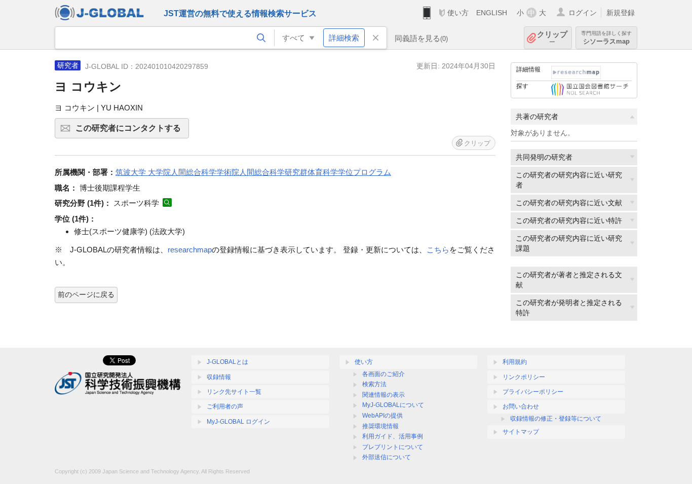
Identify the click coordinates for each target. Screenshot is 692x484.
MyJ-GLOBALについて (393, 404)
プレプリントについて (392, 447)
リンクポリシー (524, 377)
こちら (438, 249)
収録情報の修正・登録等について (555, 418)
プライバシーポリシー (533, 391)
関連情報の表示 (383, 394)
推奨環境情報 (380, 426)
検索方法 (374, 384)
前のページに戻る (86, 294)
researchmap (190, 249)
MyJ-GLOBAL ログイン (238, 421)
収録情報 (219, 377)
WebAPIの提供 (382, 415)
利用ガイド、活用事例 (392, 436)
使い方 (458, 13)
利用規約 (515, 361)
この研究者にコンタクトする (132, 131)
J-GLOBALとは (227, 361)
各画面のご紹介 (383, 374)
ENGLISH (491, 13)
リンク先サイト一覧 (234, 391)
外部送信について (386, 457)
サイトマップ (521, 431)
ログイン (582, 13)
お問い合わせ (521, 406)
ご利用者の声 (225, 406)
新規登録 (620, 13)
